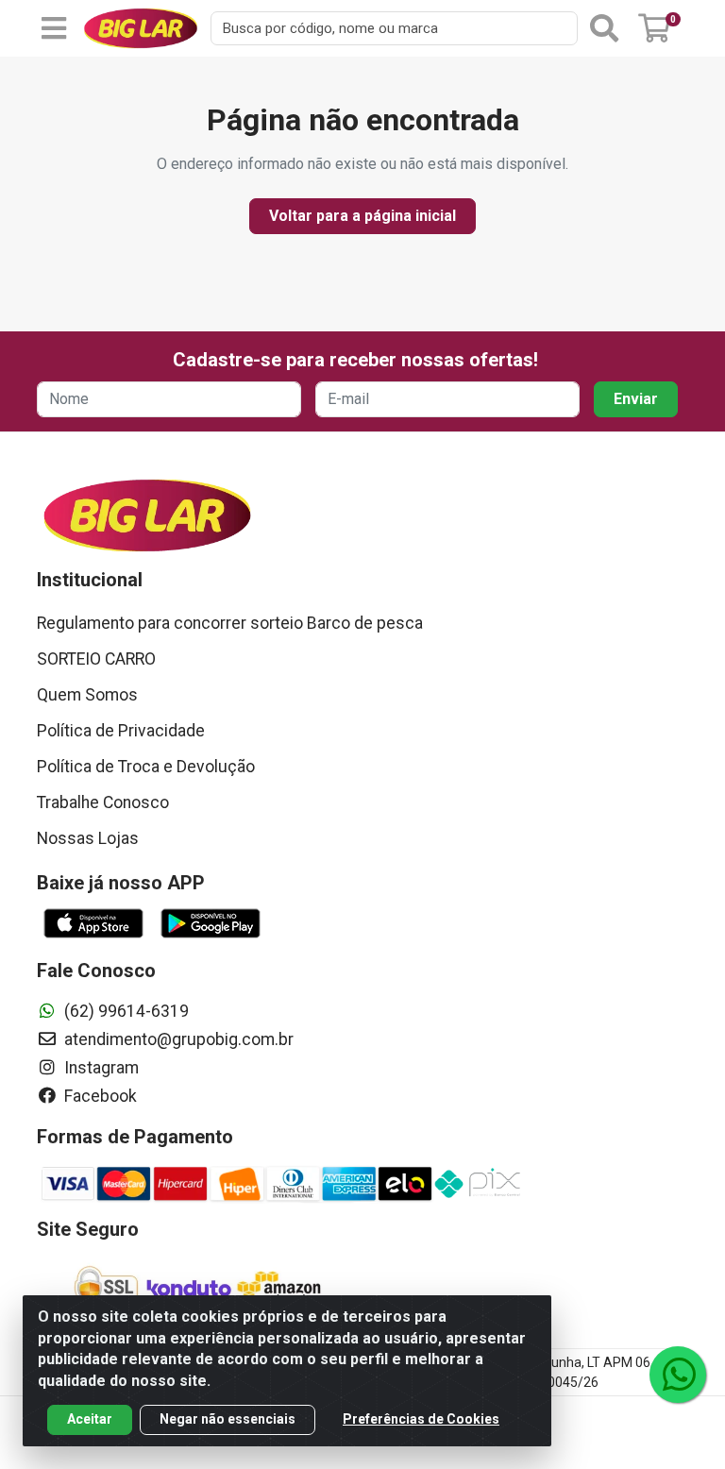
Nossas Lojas (88, 838)
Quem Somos (87, 694)
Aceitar (89, 1419)
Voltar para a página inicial (362, 216)
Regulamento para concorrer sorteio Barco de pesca (230, 623)
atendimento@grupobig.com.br (177, 1039)
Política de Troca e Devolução (146, 766)
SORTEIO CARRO (96, 659)
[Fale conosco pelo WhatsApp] (677, 1374)
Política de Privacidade (121, 730)
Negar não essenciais (227, 1419)
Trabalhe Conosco (103, 802)
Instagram (99, 1067)
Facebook (98, 1096)
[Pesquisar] (604, 28)
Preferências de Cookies (421, 1419)
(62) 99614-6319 (124, 1011)
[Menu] (54, 28)
